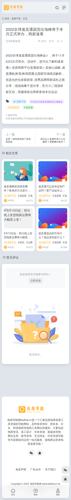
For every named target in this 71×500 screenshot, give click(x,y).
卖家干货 (16, 18)
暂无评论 (12, 257)
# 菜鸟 (21, 242)
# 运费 (29, 242)
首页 (7, 18)
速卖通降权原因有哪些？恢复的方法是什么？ (16, 190)
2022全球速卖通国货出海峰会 (26, 55)
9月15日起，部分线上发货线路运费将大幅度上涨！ (18, 237)
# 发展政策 (13, 107)
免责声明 (21, 469)
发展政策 (36, 67)
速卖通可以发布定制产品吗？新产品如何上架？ (51, 190)
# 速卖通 (28, 107)
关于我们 (50, 469)
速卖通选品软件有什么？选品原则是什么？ (51, 235)
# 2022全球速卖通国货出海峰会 (46, 101)
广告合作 (35, 469)
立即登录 (35, 280)
